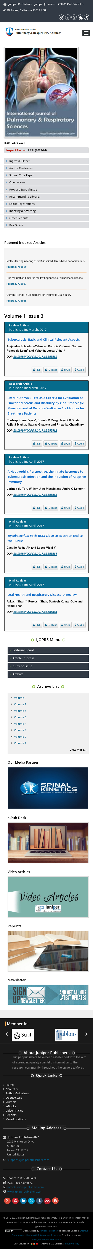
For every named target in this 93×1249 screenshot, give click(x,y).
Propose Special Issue (23, 189)
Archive (18, 674)
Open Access (17, 182)
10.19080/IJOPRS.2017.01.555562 (35, 430)
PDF (37, 370)
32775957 (20, 277)
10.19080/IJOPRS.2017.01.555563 (35, 494)
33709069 (20, 260)
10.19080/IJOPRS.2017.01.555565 (35, 611)
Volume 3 (20, 730)
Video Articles (14, 1110)
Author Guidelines (20, 168)
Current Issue (22, 666)
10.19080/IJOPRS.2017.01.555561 (35, 356)
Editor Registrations (22, 204)
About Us (12, 1089)
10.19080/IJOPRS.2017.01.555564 (35, 553)
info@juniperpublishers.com (25, 1187)
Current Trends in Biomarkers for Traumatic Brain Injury (38, 288)
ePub (66, 370)
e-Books (11, 1106)
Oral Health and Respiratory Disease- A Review (42, 595)
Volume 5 (20, 717)
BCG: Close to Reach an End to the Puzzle (45, 538)
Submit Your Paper (21, 175)
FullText (52, 370)
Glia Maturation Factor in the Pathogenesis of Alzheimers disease (44, 271)
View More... (78, 750)
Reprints (11, 1115)
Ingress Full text (19, 161)
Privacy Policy (72, 1243)
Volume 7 (20, 704)
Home (10, 1085)
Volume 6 (20, 711)
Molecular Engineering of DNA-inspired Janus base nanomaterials (45, 255)
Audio (80, 370)
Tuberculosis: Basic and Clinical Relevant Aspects (44, 339)
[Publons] (65, 1032)
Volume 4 (20, 724)
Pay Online (16, 225)
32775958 (20, 294)
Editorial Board (23, 650)
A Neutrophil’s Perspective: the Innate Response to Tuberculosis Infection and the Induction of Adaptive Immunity (47, 476)
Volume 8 (20, 698)
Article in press (23, 658)
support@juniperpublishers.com (28, 1160)
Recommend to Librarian (25, 197)
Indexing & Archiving (22, 211)
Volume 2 (20, 737)
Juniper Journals (44, 4)
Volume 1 (20, 743)
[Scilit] (22, 1032)
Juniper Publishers (20, 4)
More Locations (16, 1119)
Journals (11, 1102)
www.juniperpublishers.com (25, 1191)
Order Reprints (18, 218)
